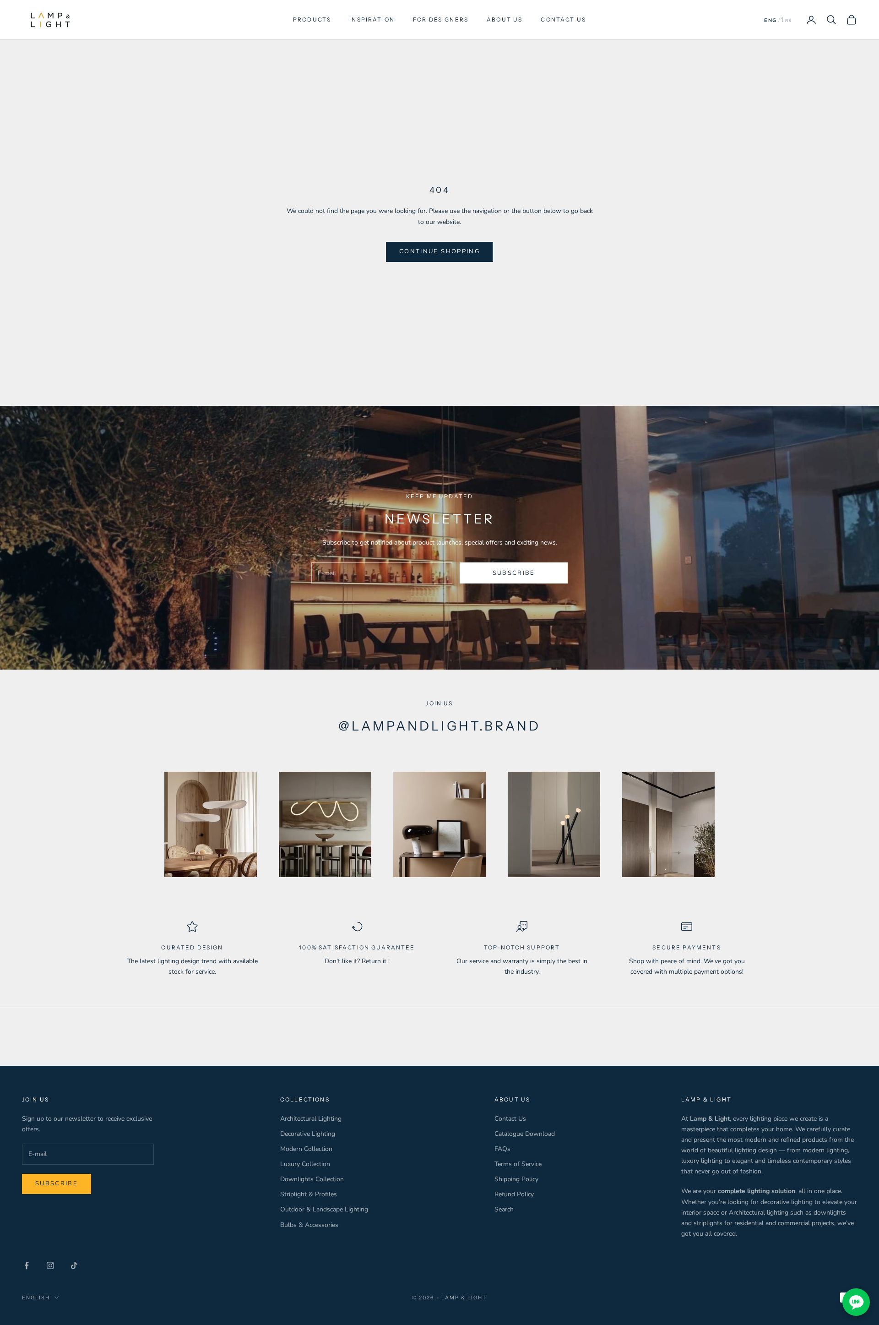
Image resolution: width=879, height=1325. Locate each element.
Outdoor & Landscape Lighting (324, 1209)
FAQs (502, 1149)
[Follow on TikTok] (74, 1265)
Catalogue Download (524, 1133)
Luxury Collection (305, 1164)
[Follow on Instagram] (50, 1265)
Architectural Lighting (311, 1118)
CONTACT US (563, 19)
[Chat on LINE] (856, 1302)
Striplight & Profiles (308, 1194)
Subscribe (514, 573)
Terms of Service (518, 1164)
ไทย (786, 20)
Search (504, 1209)
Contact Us (510, 1118)
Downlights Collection (312, 1179)
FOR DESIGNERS (440, 19)
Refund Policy (514, 1194)
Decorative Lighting (307, 1133)
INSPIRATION (372, 19)
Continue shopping (439, 251)
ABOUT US (504, 19)
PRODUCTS (312, 19)
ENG (770, 20)
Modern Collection (306, 1149)
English (36, 1297)
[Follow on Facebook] (26, 1265)
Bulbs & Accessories (309, 1225)
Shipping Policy (516, 1179)
